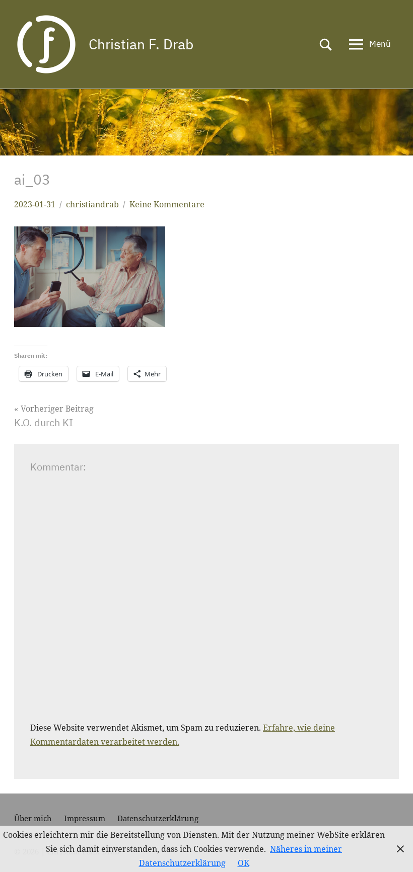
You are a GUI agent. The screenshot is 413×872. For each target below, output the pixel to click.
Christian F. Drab (141, 44)
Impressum (84, 818)
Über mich (33, 818)
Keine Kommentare (166, 204)
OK (243, 862)
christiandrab (92, 204)
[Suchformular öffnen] (326, 44)
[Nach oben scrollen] (392, 851)
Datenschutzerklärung (157, 818)
